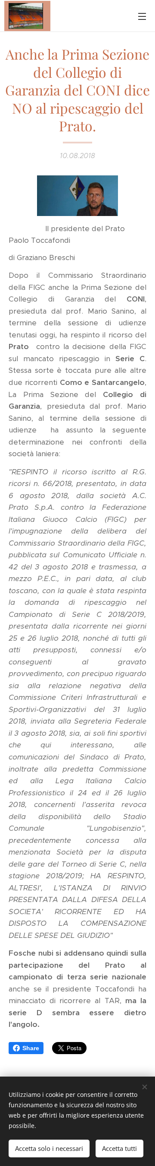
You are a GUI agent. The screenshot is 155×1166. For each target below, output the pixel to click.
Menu (142, 16)
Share (30, 1048)
